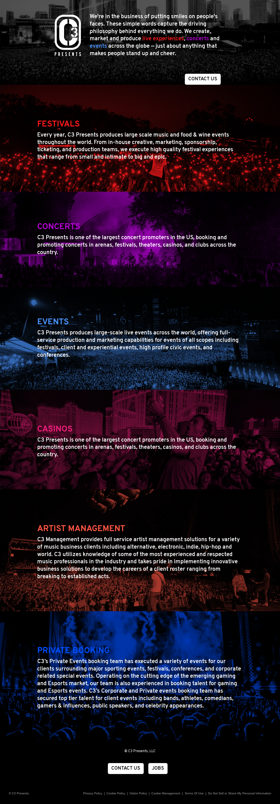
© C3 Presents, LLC (140, 751)
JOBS (158, 768)
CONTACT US (202, 79)
